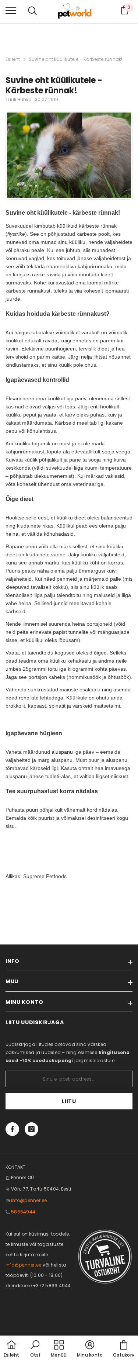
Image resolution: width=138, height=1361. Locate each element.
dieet (80, 518)
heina (12, 534)
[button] (34, 1349)
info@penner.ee (29, 1200)
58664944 (23, 1212)
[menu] (11, 10)
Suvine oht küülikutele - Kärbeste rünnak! (76, 59)
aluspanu (62, 752)
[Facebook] (12, 1129)
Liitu (69, 1101)
